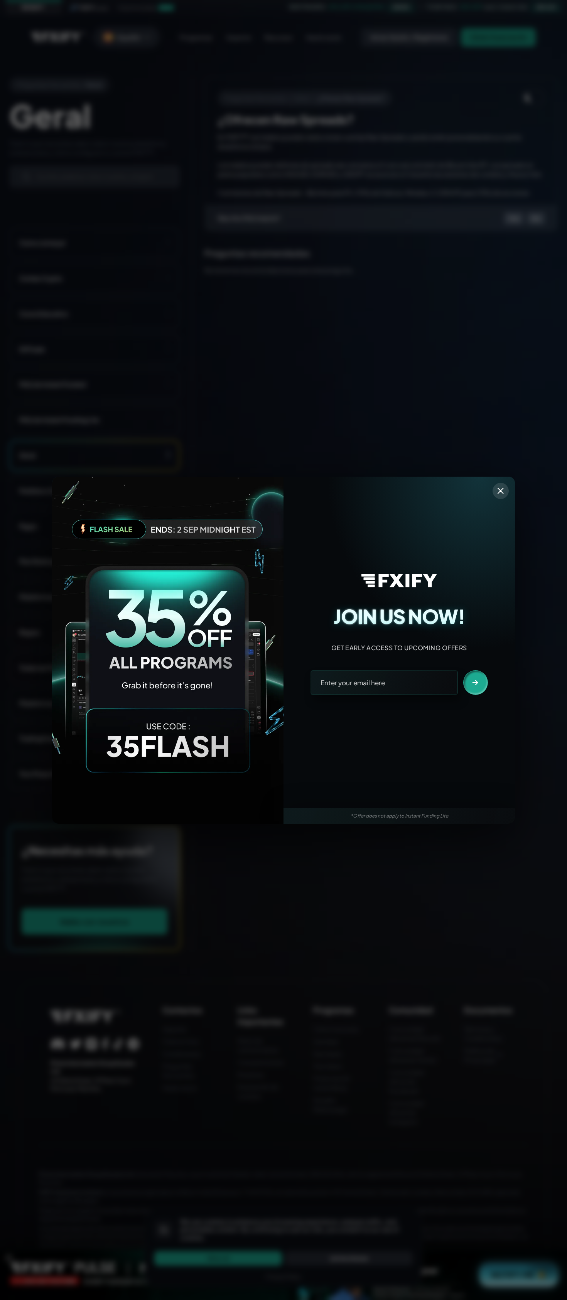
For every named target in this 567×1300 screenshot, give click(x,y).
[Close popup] (501, 491)
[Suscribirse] (475, 682)
